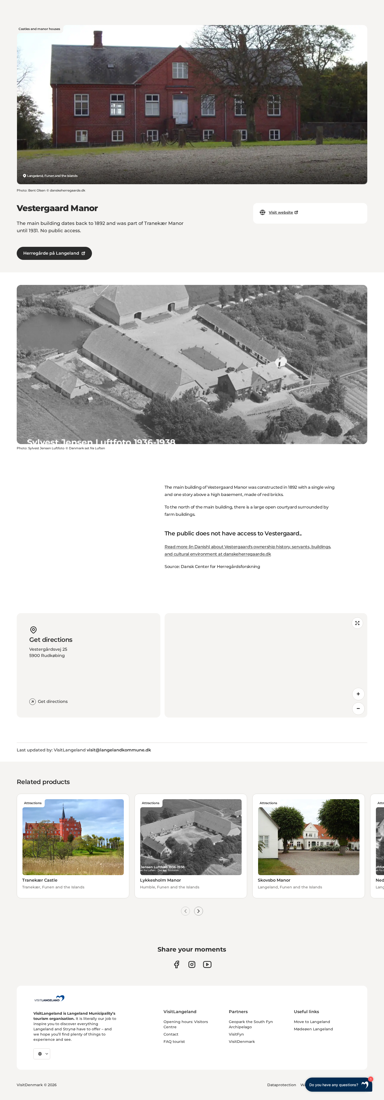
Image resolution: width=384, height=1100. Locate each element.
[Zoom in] (358, 694)
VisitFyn (236, 1034)
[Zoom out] (358, 708)
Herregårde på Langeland (51, 253)
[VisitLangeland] (49, 998)
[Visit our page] (176, 964)
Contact (171, 1034)
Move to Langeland (312, 1021)
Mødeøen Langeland (313, 1029)
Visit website (281, 212)
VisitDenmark (242, 1041)
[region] (266, 665)
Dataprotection (281, 1085)
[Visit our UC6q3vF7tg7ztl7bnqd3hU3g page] (207, 964)
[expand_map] (357, 623)
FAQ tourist (174, 1041)
